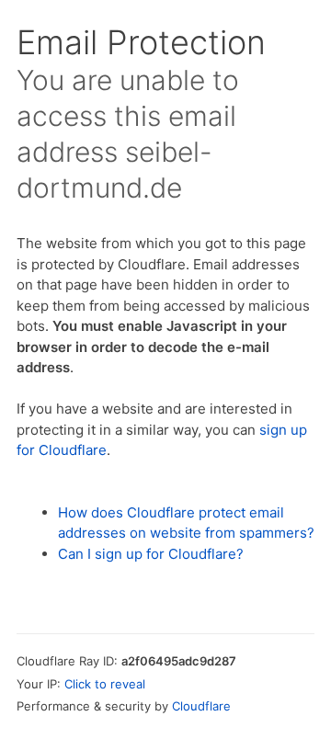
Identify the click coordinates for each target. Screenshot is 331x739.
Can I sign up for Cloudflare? (151, 554)
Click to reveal (104, 683)
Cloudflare (201, 706)
